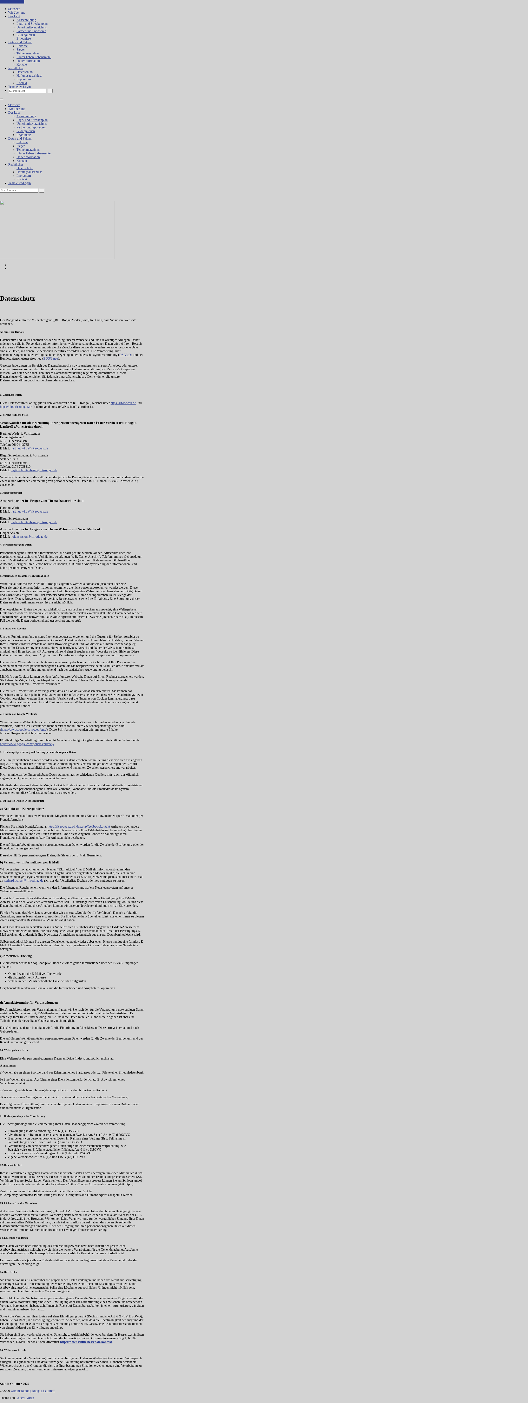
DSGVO (125, 354)
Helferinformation (28, 60)
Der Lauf (14, 16)
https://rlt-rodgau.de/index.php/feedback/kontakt (79, 826)
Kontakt (21, 64)
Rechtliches (15, 68)
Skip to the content (12, 2)
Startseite (14, 9)
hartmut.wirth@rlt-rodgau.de (29, 448)
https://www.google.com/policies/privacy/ (27, 744)
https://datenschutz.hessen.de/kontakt (86, 1342)
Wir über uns (16, 12)
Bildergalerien (25, 34)
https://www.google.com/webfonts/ (24, 729)
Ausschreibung (26, 20)
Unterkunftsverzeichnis (31, 27)
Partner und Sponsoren (31, 31)
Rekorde (22, 46)
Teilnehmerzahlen (28, 53)
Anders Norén (24, 1397)
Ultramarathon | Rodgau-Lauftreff (33, 1390)
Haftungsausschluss (29, 75)
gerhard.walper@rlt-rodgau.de (23, 880)
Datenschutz (24, 72)
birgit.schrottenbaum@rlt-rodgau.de (34, 470)
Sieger (20, 49)
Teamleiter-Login (19, 86)
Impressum (23, 79)
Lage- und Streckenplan (32, 23)
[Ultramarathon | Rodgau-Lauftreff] (57, 258)
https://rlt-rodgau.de (123, 403)
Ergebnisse (23, 38)
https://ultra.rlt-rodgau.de (16, 406)
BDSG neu (50, 358)
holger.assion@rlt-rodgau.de (29, 536)
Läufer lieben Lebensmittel (33, 57)
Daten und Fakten (20, 42)
